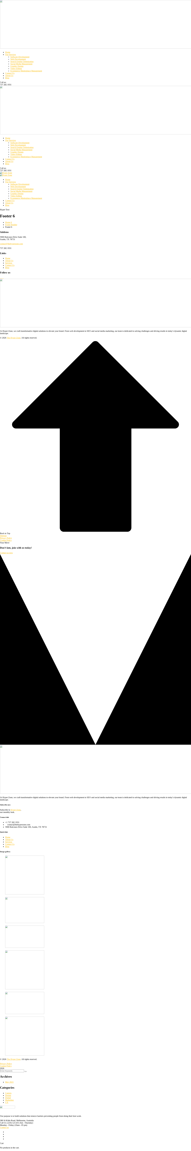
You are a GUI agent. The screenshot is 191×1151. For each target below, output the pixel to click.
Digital (8, 1098)
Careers (8, 1093)
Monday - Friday (7, 1125)
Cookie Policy (6, 540)
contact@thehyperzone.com (11, 244)
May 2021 (9, 1082)
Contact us (4, 1127)
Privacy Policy (6, 538)
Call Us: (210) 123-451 (9, 1123)
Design (8, 1095)
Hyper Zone (16, 810)
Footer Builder (11, 225)
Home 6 (8, 222)
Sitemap (3, 536)
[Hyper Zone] (6, 173)
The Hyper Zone (14, 338)
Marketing (9, 1100)
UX (6, 1102)
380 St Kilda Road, (8, 1120)
